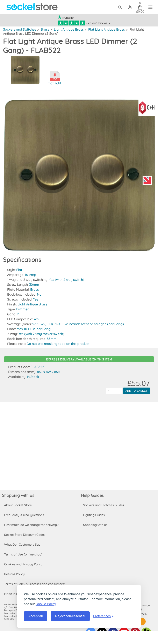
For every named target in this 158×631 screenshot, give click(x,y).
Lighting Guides (94, 515)
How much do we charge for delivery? (31, 525)
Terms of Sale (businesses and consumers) (34, 584)
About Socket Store (18, 505)
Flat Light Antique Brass (106, 29)
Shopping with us (18, 495)
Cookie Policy (46, 603)
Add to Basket (136, 390)
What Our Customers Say (22, 544)
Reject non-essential (70, 616)
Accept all (35, 616)
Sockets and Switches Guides (103, 505)
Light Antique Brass (69, 29)
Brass (45, 29)
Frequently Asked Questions (24, 515)
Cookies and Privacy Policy (23, 564)
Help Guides (92, 495)
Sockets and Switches (19, 29)
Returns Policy (14, 574)
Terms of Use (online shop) (23, 554)
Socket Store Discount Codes (24, 535)
